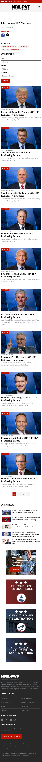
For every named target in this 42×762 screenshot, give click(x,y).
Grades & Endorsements (28, 702)
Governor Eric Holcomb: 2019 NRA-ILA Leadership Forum (19, 358)
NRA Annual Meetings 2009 (10, 50)
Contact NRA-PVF (26, 698)
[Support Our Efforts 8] (21, 562)
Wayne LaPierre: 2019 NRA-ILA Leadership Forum (17, 235)
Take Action (24, 706)
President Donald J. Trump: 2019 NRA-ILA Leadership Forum (20, 113)
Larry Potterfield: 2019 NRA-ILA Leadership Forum (17, 316)
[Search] (39, 7)
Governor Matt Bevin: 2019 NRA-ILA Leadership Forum (19, 439)
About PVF (4, 698)
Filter (5, 81)
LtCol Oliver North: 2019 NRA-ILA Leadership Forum (18, 275)
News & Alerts (5, 702)
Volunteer (4, 710)
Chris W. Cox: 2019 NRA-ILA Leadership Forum (15, 154)
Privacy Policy (25, 710)
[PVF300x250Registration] (21, 621)
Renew (19, 2)
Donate (25, 2)
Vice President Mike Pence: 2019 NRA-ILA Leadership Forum (20, 194)
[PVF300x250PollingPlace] (21, 591)
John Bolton (23, 46)
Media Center (5, 706)
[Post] (7, 34)
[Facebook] (3, 37)
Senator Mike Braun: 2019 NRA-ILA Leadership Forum (19, 480)
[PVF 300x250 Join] (21, 650)
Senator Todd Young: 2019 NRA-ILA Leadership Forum (19, 399)
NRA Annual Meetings (9, 46)
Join (15, 2)
